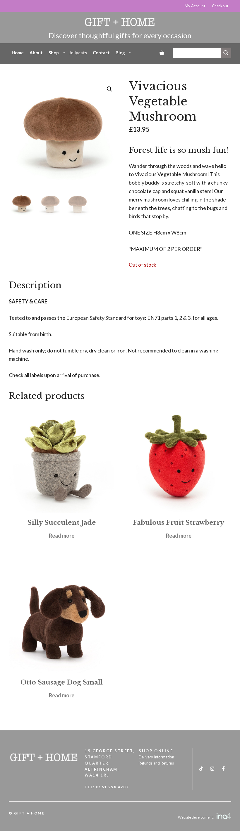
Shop (54, 52)
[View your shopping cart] (162, 52)
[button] (109, 89)
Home (18, 52)
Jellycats (78, 52)
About (36, 52)
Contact (101, 52)
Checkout (220, 6)
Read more (61, 535)
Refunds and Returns (156, 763)
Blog (120, 52)
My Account (195, 6)
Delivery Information (156, 757)
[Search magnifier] (226, 53)
